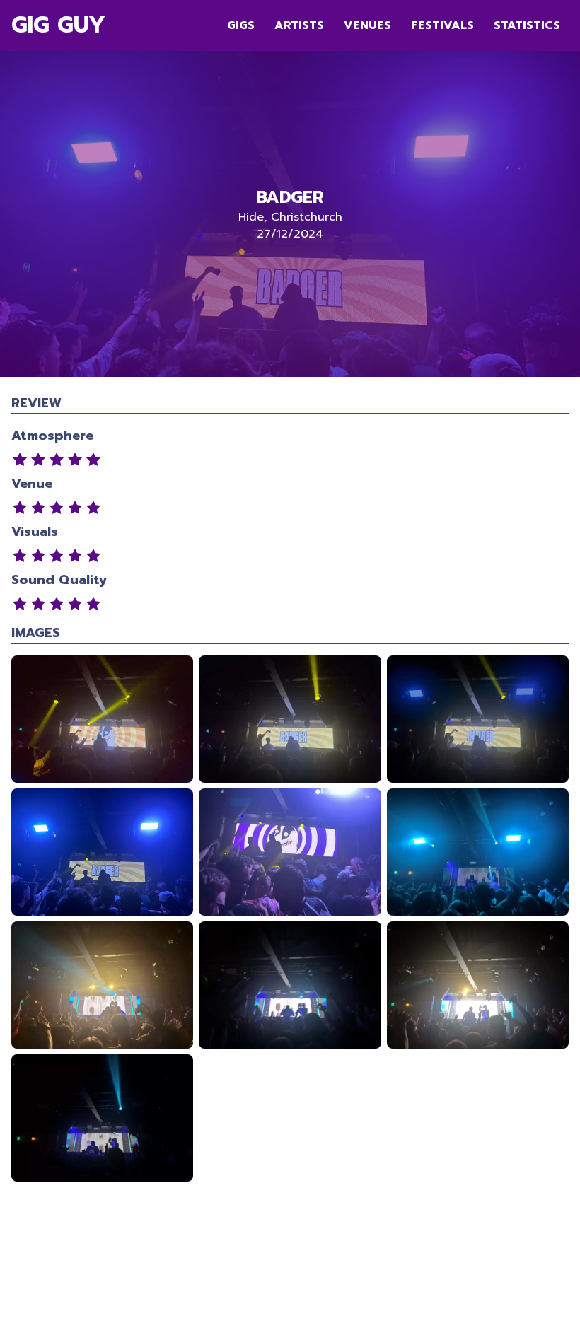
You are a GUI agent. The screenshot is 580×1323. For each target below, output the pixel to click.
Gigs (241, 25)
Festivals (442, 25)
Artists (299, 25)
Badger (290, 197)
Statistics (527, 25)
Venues (367, 25)
